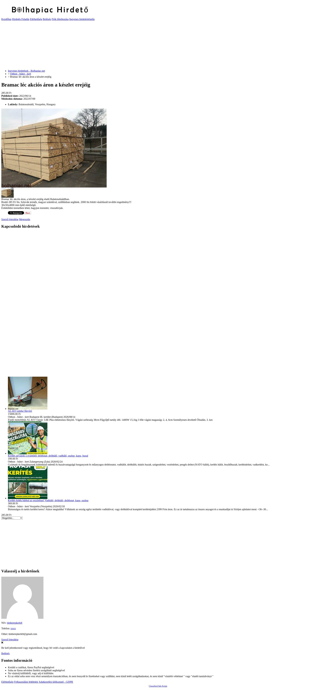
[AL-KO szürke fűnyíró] (27, 408)
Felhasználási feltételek (26, 681)
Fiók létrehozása (60, 19)
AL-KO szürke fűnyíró (20, 411)
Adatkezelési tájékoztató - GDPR (56, 681)
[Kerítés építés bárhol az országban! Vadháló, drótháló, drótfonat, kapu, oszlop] (27, 498)
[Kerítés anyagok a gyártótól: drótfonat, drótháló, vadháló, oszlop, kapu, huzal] (27, 453)
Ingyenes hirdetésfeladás (82, 19)
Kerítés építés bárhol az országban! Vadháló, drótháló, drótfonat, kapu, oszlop (48, 500)
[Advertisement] (100, 44)
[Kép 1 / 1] (54, 186)
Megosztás (24, 219)
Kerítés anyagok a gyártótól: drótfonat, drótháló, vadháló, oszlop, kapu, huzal (48, 455)
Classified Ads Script (158, 686)
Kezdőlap (6, 19)
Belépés (47, 19)
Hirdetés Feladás (20, 19)
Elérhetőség (36, 19)
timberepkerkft (14, 622)
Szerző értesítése (9, 219)
